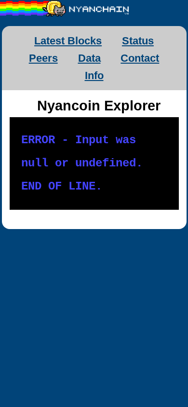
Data (89, 58)
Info (94, 75)
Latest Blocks (68, 41)
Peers (43, 58)
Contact (140, 58)
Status (138, 41)
